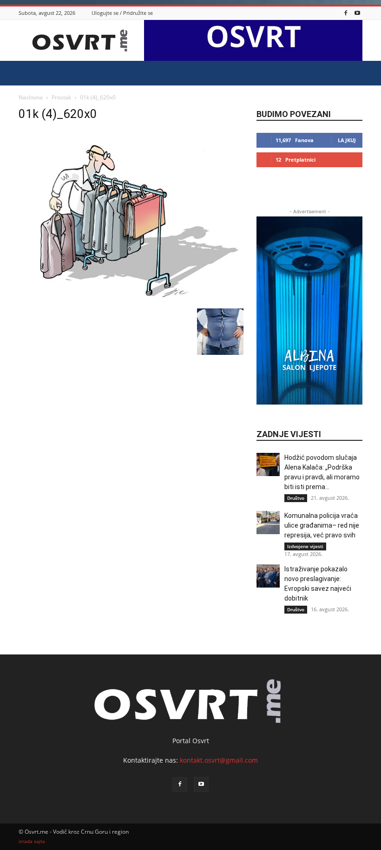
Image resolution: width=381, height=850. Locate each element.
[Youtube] (357, 13)
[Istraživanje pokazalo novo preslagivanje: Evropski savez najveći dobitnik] (268, 576)
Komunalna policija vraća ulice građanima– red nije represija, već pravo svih (321, 525)
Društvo (295, 498)
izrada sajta (32, 841)
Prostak (61, 97)
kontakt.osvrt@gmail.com (219, 760)
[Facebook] (346, 13)
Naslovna (31, 97)
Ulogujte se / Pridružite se (122, 12)
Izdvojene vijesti (305, 546)
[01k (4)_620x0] (131, 299)
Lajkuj (347, 140)
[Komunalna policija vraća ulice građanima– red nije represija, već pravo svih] (268, 522)
